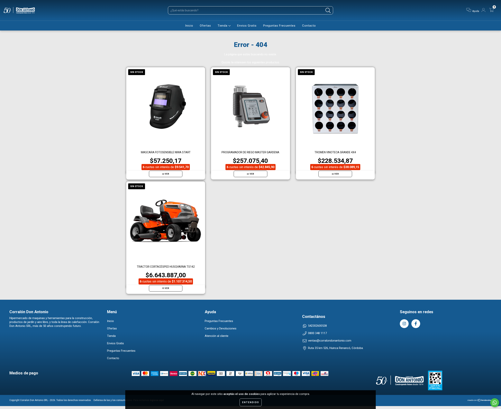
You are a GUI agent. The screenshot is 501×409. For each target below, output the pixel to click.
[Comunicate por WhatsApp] (494, 402)
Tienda (223, 25)
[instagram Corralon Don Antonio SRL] (404, 323)
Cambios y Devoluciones (220, 328)
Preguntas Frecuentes (279, 25)
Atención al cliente (216, 336)
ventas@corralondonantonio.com (329, 340)
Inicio (189, 25)
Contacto (309, 25)
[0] (492, 11)
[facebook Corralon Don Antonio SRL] (415, 323)
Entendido (250, 402)
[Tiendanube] (479, 400)
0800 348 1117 (317, 333)
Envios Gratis (247, 25)
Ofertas (205, 25)
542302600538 (317, 325)
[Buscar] (327, 10)
